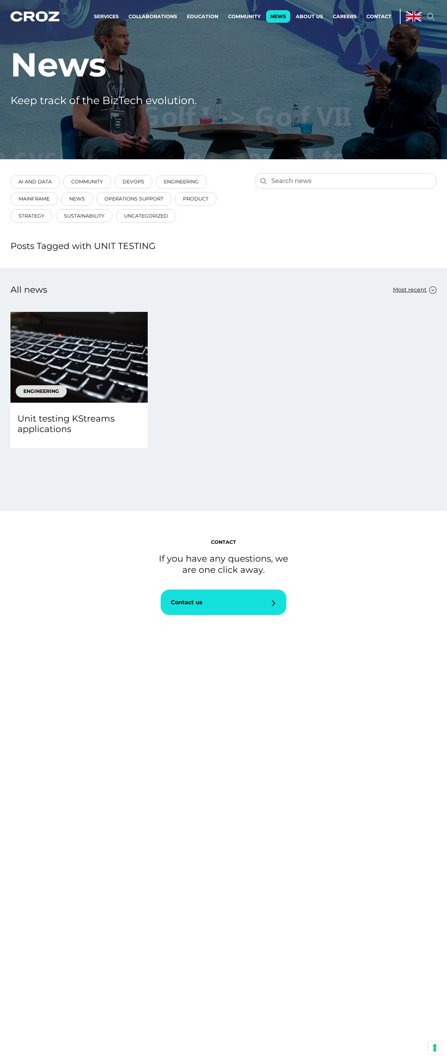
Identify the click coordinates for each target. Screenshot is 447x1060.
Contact (378, 16)
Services (106, 16)
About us (309, 16)
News (278, 16)
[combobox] (411, 290)
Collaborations (153, 16)
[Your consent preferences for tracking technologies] (434, 1047)
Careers (345, 16)
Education (202, 16)
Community (244, 16)
